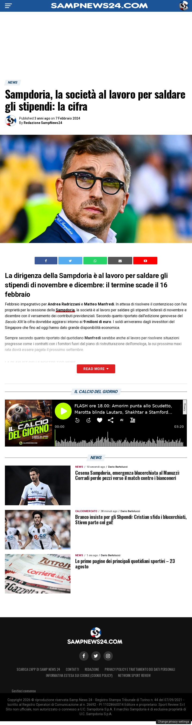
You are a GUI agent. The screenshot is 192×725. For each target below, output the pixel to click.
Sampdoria (65, 310)
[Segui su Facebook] (84, 656)
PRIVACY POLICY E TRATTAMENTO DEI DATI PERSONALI (140, 669)
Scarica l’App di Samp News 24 (38, 669)
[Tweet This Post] (70, 260)
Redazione (92, 669)
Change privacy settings (173, 721)
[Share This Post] (95, 260)
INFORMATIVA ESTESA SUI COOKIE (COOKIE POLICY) (79, 675)
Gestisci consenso (24, 690)
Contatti (72, 669)
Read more (94, 369)
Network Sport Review (134, 675)
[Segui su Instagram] (108, 656)
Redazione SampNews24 (43, 123)
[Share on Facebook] (47, 260)
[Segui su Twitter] (96, 656)
